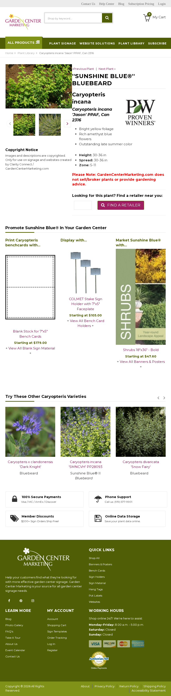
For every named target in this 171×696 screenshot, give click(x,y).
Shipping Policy (154, 686)
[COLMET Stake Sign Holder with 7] (85, 269)
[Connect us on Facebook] (10, 600)
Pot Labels (95, 595)
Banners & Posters (100, 564)
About (85, 686)
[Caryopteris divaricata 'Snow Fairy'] (141, 432)
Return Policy (128, 686)
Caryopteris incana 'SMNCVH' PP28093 (85, 464)
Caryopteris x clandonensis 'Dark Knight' (30, 464)
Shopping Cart (56, 625)
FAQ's (9, 631)
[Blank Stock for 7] (30, 287)
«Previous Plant (83, 69)
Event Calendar (15, 650)
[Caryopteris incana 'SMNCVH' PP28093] (85, 432)
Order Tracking (57, 637)
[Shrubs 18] (141, 297)
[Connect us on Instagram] (34, 600)
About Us (11, 644)
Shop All (94, 558)
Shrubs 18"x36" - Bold (141, 350)
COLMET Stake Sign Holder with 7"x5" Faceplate (85, 304)
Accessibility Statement (149, 690)
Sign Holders (97, 576)
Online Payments (99, 668)
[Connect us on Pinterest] (22, 600)
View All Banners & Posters (142, 361)
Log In (51, 644)
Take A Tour (12, 637)
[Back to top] (166, 688)
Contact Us (12, 656)
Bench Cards (97, 570)
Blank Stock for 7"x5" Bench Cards (30, 334)
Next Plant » (107, 69)
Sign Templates (57, 631)
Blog (8, 619)
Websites (94, 601)
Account (52, 619)
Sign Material (97, 583)
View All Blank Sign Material (31, 348)
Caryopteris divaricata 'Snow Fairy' (141, 464)
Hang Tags (96, 589)
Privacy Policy (104, 686)
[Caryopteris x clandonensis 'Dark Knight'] (30, 432)
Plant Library (26, 53)
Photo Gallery (14, 625)
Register (52, 650)
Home (9, 53)
